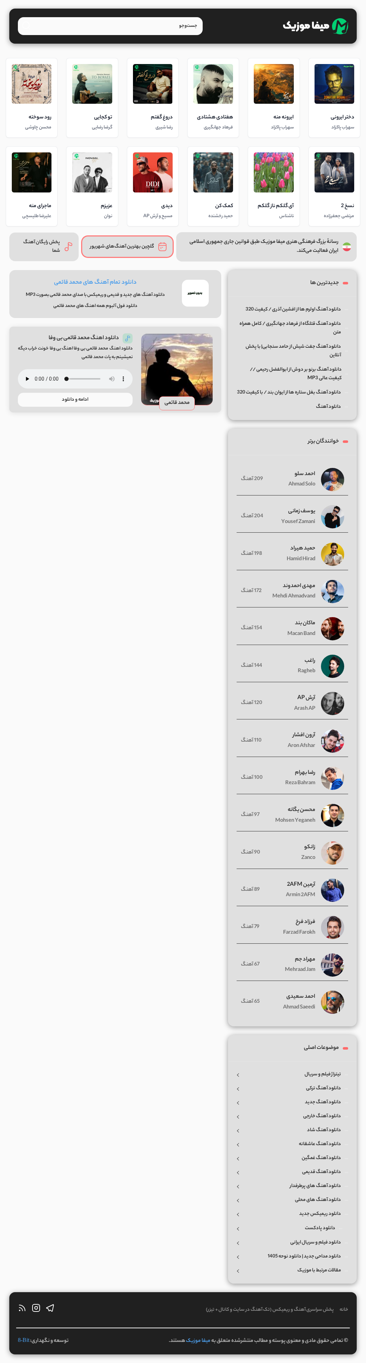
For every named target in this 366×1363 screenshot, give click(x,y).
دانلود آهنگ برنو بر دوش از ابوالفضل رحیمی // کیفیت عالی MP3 (296, 374)
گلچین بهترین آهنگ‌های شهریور (122, 247)
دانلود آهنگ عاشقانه (320, 1144)
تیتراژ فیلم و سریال (323, 1074)
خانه (344, 1310)
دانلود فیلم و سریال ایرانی (315, 1243)
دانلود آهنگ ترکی (323, 1088)
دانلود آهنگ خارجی (322, 1116)
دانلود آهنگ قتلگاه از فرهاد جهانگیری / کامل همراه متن (290, 328)
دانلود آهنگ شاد (324, 1130)
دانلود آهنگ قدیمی (321, 1172)
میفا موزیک (198, 1341)
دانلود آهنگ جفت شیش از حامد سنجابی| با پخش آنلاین (293, 351)
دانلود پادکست (320, 1228)
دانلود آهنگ (328, 407)
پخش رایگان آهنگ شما (41, 246)
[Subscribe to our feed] (22, 1310)
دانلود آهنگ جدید (323, 1102)
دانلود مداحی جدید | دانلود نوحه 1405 (304, 1256)
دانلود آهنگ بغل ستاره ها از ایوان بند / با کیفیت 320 (289, 393)
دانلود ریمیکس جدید (320, 1214)
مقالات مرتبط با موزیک (319, 1270)
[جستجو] (26, 25)
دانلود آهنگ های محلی (318, 1200)
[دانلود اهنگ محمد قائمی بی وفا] (177, 369)
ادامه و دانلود (75, 400)
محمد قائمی (177, 403)
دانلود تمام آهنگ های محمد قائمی (95, 283)
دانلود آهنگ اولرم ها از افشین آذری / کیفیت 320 (293, 310)
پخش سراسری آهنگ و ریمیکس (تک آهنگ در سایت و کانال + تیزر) (270, 1310)
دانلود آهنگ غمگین (321, 1158)
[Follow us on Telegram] (50, 1310)
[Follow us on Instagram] (36, 1310)
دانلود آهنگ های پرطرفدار (315, 1186)
